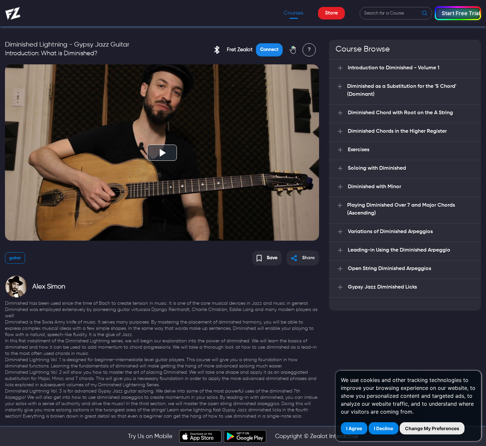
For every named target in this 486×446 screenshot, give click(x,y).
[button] (458, 13)
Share (308, 258)
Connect (269, 49)
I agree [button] (354, 428)
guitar (15, 258)
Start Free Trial (461, 13)
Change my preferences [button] (432, 428)
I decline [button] (383, 428)
